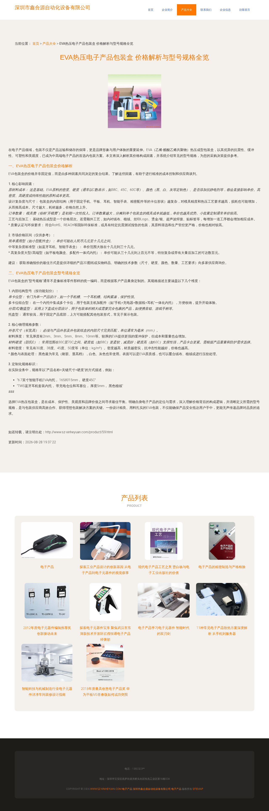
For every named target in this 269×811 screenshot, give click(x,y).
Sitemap (198, 788)
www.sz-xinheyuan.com (105, 788)
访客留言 (244, 9)
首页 (150, 9)
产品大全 (186, 9)
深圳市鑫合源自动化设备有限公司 (152, 788)
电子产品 (47, 567)
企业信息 (225, 9)
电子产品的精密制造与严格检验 (221, 567)
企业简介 (167, 9)
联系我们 (205, 9)
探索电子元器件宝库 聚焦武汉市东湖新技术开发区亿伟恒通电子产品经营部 (105, 634)
